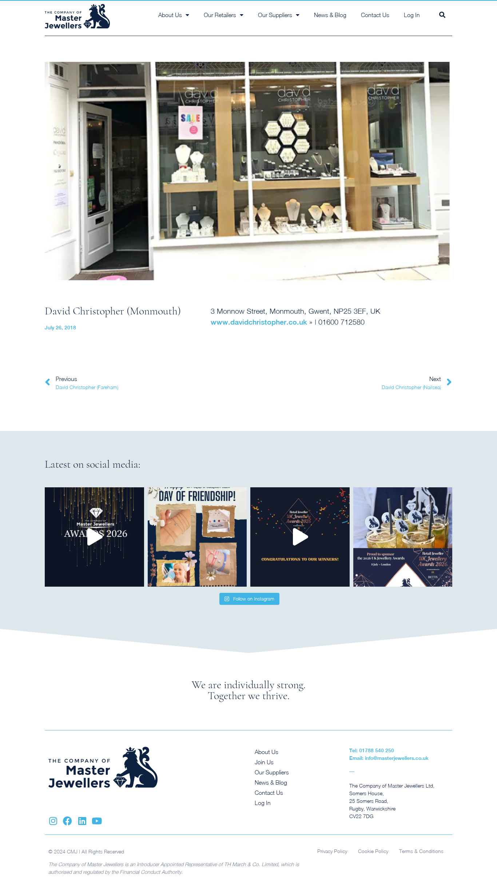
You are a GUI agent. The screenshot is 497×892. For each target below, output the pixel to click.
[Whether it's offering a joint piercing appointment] (197, 537)
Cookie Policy (373, 851)
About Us (266, 752)
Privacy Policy (332, 851)
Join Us (264, 762)
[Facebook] (67, 820)
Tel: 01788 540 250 (371, 750)
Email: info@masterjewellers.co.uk (389, 758)
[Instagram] (52, 820)
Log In (412, 15)
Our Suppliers (272, 772)
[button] (442, 14)
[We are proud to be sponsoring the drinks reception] (403, 537)
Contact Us (375, 15)
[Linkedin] (82, 820)
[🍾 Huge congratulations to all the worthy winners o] (94, 537)
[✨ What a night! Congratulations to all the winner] (300, 537)
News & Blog (330, 15)
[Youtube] (96, 820)
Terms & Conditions (421, 851)
